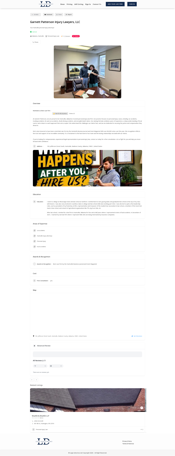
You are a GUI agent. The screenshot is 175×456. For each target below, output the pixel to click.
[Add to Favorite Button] (141, 407)
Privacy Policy (127, 441)
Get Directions (138, 336)
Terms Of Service (128, 444)
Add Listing (78, 4)
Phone (36, 42)
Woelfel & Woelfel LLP (40, 416)
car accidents (41, 230)
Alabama (34, 36)
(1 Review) (67, 36)
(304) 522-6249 (38, 421)
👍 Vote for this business (60, 113)
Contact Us (97, 4)
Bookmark (49, 14)
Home (62, 4)
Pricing (69, 4)
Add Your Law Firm (115, 4)
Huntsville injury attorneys (44, 236)
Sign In (88, 4)
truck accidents (41, 246)
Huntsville (41, 36)
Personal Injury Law (53, 36)
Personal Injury (41, 241)
